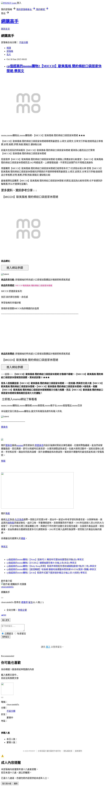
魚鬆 (3, 461)
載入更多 (5, 620)
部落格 (10, 51)
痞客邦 (24, 602)
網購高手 (10, 21)
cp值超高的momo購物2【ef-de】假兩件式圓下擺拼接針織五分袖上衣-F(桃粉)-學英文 (47, 573)
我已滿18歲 (6, 784)
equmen (19, 445)
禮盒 (23, 538)
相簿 (9, 48)
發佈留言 (5, 637)
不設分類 (23, 42)
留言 (30, 602)
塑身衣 (4, 427)
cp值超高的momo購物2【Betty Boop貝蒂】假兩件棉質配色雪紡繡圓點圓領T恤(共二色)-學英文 (51, 566)
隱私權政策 (67, 751)
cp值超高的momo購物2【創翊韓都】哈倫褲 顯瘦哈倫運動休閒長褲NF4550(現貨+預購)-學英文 (51, 569)
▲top (3, 615)
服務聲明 (78, 751)
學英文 (4, 546)
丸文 (7, 519)
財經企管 (22, 610)
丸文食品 (19, 519)
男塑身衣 (39, 445)
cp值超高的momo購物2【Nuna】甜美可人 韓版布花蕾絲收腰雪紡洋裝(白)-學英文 (45, 559)
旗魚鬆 (11, 523)
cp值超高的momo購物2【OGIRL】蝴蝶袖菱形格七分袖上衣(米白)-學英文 (42, 563)
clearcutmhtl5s (7, 587)
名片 (9, 54)
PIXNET (32, 751)
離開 (16, 784)
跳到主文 (5, 29)
